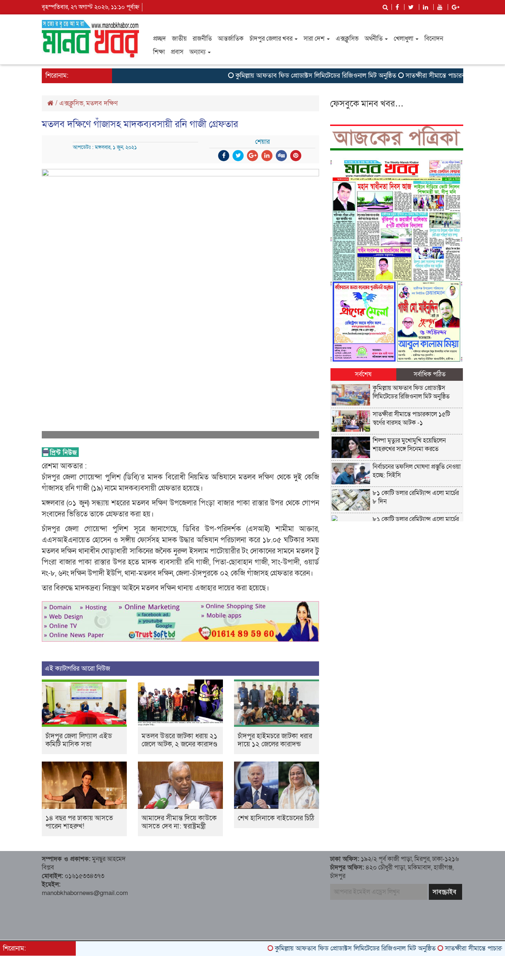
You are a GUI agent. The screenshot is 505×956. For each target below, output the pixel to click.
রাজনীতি (202, 38)
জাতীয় (179, 38)
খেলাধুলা (404, 38)
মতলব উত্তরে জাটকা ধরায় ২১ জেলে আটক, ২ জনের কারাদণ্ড (179, 740)
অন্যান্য (198, 52)
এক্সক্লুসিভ (347, 38)
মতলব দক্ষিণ (102, 103)
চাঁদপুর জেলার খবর (272, 38)
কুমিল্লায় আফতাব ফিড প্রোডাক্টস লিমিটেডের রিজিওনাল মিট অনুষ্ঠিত (294, 75)
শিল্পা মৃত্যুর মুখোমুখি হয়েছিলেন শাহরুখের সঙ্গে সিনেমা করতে (409, 444)
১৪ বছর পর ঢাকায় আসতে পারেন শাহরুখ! (79, 822)
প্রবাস (177, 52)
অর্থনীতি (374, 38)
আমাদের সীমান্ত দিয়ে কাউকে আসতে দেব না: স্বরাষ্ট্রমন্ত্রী (179, 822)
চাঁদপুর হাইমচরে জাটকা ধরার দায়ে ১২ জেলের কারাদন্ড (275, 740)
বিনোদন (433, 38)
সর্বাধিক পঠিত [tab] (429, 374)
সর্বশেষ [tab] (363, 374)
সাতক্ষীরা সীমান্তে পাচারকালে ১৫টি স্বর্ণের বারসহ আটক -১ (411, 418)
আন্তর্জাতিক (231, 38)
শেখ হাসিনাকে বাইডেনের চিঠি (276, 818)
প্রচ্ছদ (159, 38)
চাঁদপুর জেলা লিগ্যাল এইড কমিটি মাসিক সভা (78, 740)
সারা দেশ (315, 38)
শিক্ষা (159, 52)
